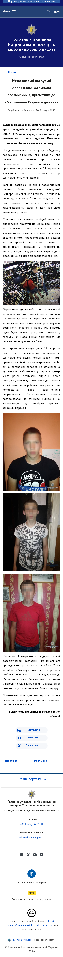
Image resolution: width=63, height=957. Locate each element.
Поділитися (32, 738)
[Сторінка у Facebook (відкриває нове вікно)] (22, 855)
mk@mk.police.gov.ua (31, 837)
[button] (31, 779)
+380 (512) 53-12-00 (31, 824)
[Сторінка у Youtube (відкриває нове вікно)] (35, 855)
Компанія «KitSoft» (22, 940)
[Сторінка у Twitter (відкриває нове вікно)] (28, 855)
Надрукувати (33, 730)
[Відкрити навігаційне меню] (14, 11)
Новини (12, 72)
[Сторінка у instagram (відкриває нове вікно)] (41, 855)
